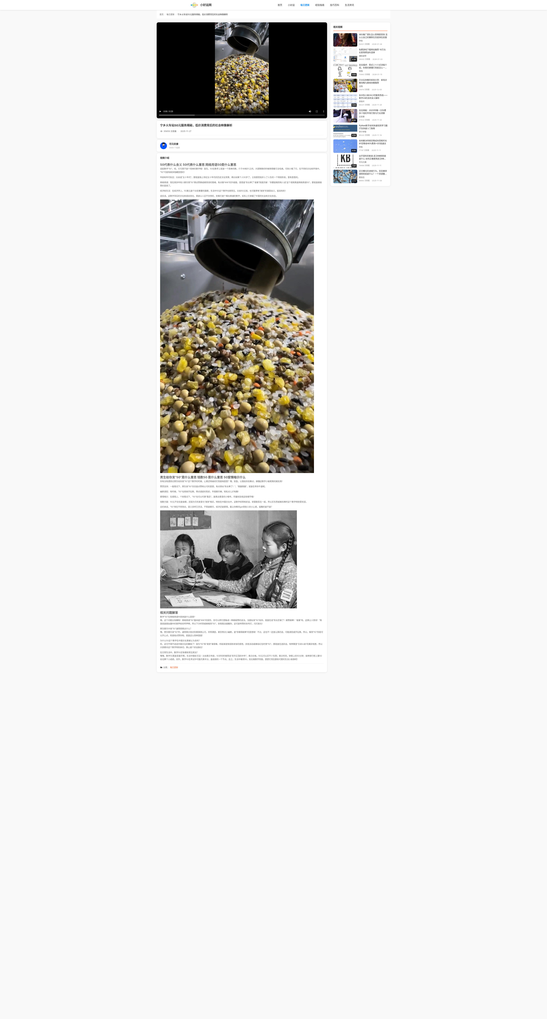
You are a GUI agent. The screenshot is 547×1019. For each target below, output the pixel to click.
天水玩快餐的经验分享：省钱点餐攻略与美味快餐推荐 (373, 81)
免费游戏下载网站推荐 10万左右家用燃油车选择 (372, 51)
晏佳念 (362, 177)
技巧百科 (334, 5)
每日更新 (305, 5)
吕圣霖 (362, 117)
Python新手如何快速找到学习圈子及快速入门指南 (373, 127)
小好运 (291, 5)
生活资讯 (349, 5)
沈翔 (361, 86)
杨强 (361, 71)
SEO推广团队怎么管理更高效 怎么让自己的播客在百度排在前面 (373, 35)
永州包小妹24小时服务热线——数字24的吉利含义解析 (373, 96)
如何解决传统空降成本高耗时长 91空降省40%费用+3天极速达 (373, 142)
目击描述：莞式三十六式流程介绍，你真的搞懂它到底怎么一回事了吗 (373, 66)
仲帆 (361, 147)
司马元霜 (362, 162)
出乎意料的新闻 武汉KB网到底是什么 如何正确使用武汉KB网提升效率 (372, 157)
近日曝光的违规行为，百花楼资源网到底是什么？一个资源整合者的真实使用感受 (373, 172)
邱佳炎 (362, 101)
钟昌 (361, 41)
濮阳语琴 (362, 56)
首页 (280, 5)
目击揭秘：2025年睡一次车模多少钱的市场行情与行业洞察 (372, 111)
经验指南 (319, 5)
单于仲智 (362, 132)
